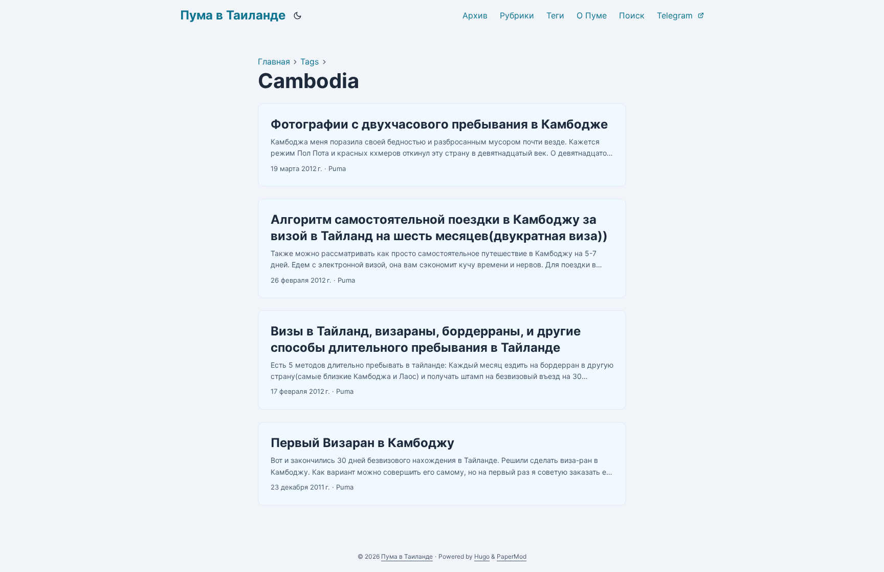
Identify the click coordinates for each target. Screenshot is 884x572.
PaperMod (511, 556)
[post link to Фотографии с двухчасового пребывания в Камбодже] (442, 145)
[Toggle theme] (297, 15)
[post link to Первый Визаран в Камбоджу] (442, 463)
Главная (274, 61)
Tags (309, 61)
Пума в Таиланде (232, 15)
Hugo (482, 556)
